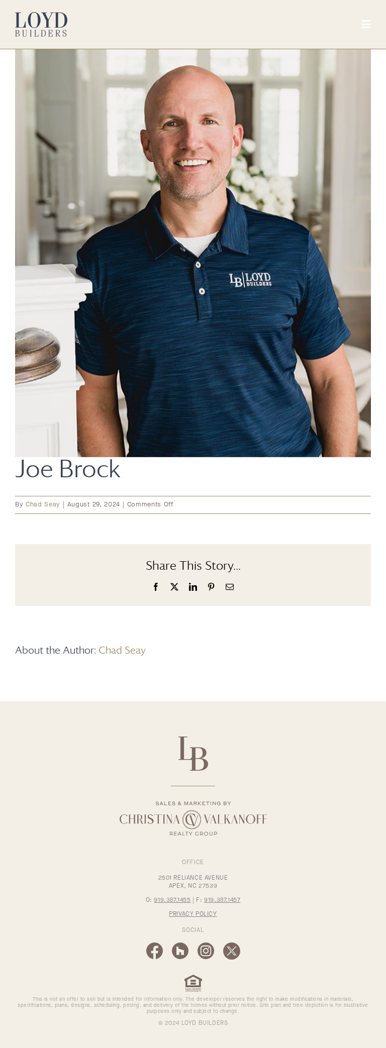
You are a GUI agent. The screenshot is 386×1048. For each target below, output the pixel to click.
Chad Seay (43, 504)
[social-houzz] (180, 945)
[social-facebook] (154, 945)
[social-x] (231, 945)
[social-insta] (206, 945)
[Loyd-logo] (41, 15)
